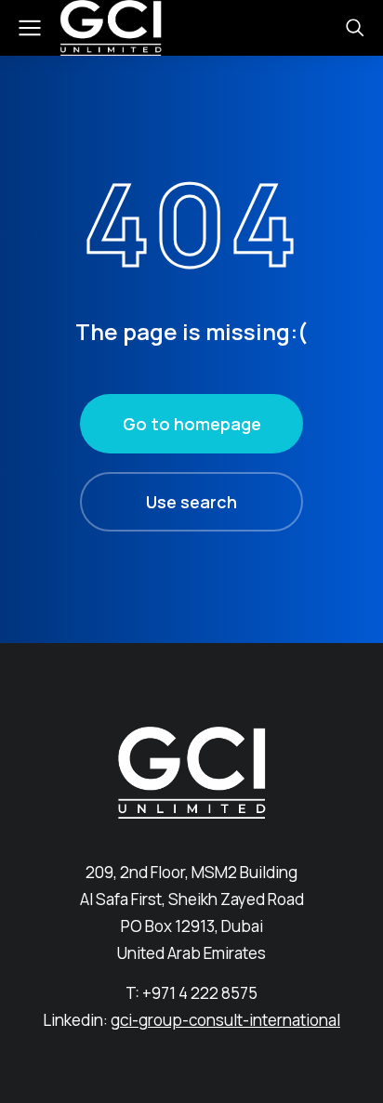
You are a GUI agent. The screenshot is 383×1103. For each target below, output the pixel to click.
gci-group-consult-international (225, 1020)
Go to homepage (192, 424)
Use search (191, 502)
